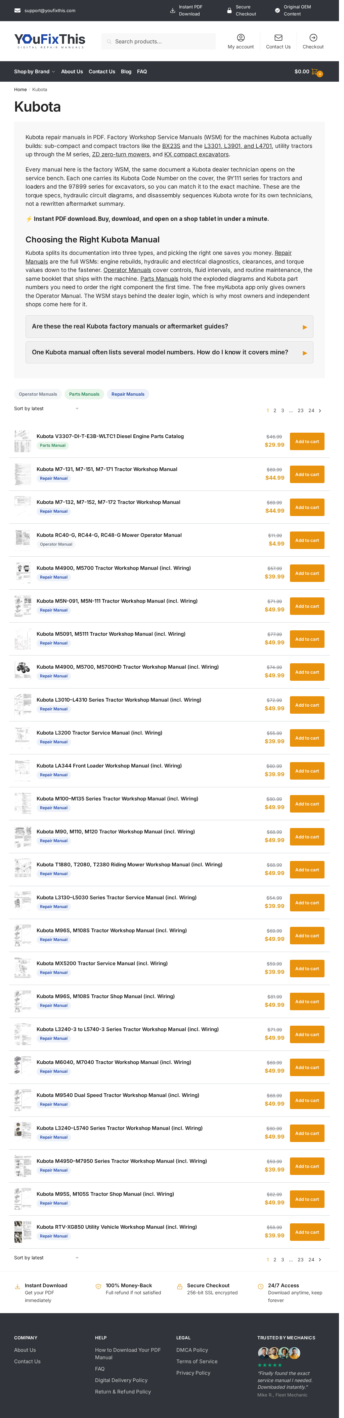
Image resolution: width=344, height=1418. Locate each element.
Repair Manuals (128, 394)
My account (241, 46)
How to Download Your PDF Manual (128, 1354)
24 (311, 410)
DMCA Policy (192, 1350)
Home (20, 89)
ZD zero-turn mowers (120, 154)
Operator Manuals (127, 270)
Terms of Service (197, 1361)
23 (301, 410)
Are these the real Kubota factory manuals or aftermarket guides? (130, 326)
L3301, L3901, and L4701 (238, 146)
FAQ (99, 1369)
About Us (25, 1350)
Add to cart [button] (307, 441)
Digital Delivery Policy (121, 1380)
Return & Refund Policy (123, 1391)
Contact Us (278, 46)
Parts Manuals (159, 278)
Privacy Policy (193, 1373)
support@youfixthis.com (50, 10)
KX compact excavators (196, 154)
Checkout (313, 46)
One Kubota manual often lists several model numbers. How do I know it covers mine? (160, 352)
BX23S (171, 146)
